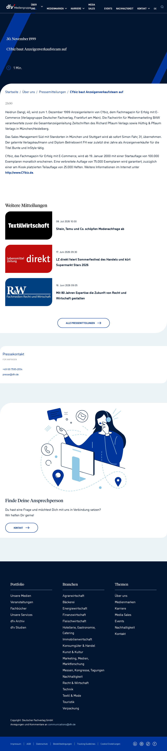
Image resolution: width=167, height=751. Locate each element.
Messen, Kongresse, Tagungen (83, 670)
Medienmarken (125, 601)
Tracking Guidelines (86, 743)
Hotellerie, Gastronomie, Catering (79, 630)
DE (155, 8)
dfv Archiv (17, 620)
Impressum (15, 743)
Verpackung (71, 708)
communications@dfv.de (62, 724)
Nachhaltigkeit (73, 676)
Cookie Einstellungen (110, 743)
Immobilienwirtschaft (77, 639)
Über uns (121, 595)
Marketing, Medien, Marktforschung (76, 661)
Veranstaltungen (21, 601)
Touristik (68, 701)
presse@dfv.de (11, 374)
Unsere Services (21, 614)
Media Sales (123, 614)
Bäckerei (69, 601)
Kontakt (120, 633)
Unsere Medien (20, 595)
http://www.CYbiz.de (19, 172)
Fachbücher (18, 608)
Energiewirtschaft (75, 608)
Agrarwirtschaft (73, 595)
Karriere (120, 608)
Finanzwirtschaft (74, 614)
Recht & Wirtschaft (76, 682)
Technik (68, 689)
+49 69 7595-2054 (12, 369)
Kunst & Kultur (73, 651)
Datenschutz (42, 743)
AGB (29, 743)
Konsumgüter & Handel (79, 645)
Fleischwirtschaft (74, 620)
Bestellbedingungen (62, 743)
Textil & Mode (72, 695)
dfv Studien (18, 627)
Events (119, 620)
